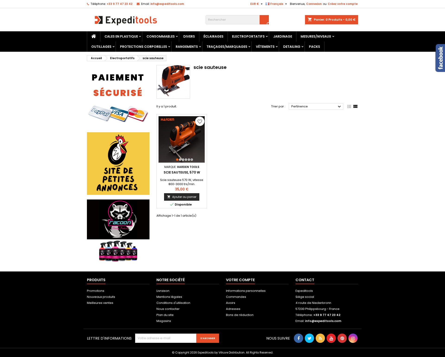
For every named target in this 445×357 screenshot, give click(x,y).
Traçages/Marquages (227, 46)
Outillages (101, 46)
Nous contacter (168, 309)
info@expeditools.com (167, 4)
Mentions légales (169, 297)
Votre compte (240, 280)
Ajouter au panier (181, 197)
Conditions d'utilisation (173, 303)
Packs (314, 46)
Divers (189, 36)
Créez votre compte (343, 4)
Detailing (291, 46)
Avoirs (230, 303)
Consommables (160, 36)
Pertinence (316, 106)
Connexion (314, 4)
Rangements (187, 46)
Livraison (162, 291)
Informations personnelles (246, 291)
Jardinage (282, 36)
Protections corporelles (143, 46)
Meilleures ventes (100, 303)
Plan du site (165, 315)
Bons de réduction (240, 315)
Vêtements (265, 46)
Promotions (95, 291)
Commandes (236, 297)
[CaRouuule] (118, 163)
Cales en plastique (121, 36)
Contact (305, 280)
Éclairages (213, 36)
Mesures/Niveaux (316, 36)
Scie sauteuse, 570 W (182, 172)
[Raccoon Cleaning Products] (118, 230)
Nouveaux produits (101, 297)
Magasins (163, 321)
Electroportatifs (248, 36)
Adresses (233, 309)
